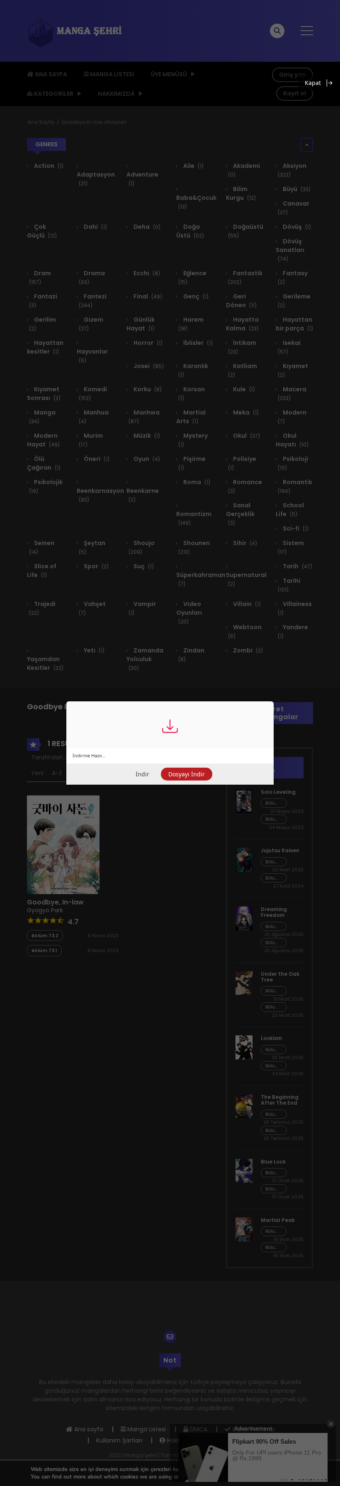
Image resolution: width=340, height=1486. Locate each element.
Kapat (313, 83)
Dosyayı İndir (186, 774)
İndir (142, 774)
